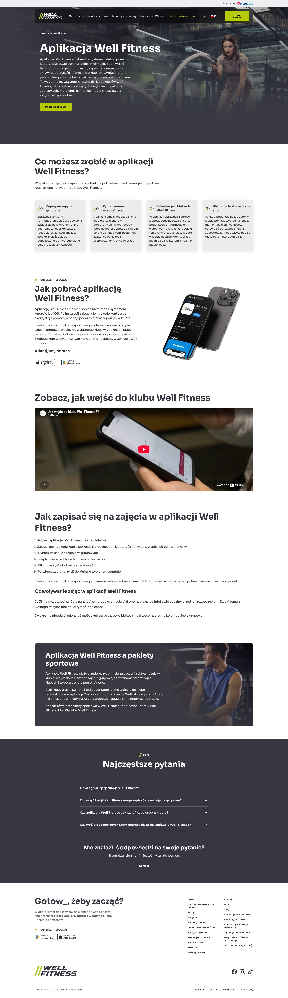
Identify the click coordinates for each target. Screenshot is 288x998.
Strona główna (43, 33)
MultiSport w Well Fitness (77, 710)
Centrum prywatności (221, 989)
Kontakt (229, 899)
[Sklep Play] (45, 938)
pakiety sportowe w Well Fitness (95, 706)
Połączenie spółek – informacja (236, 939)
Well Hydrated (196, 952)
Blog (227, 909)
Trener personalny (124, 16)
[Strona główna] (50, 16)
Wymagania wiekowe (237, 932)
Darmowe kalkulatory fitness (201, 906)
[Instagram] (242, 971)
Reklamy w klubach (235, 919)
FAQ (226, 904)
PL (215, 16)
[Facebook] (234, 971)
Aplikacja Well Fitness (237, 914)
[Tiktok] (250, 971)
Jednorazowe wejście (201, 927)
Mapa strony (245, 989)
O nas (191, 899)
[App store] (68, 938)
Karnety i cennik (97, 16)
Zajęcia (192, 917)
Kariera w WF (196, 942)
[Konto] (204, 16)
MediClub (193, 947)
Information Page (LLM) (238, 945)
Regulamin (198, 989)
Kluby (191, 912)
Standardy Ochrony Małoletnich (236, 926)
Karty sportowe (197, 932)
